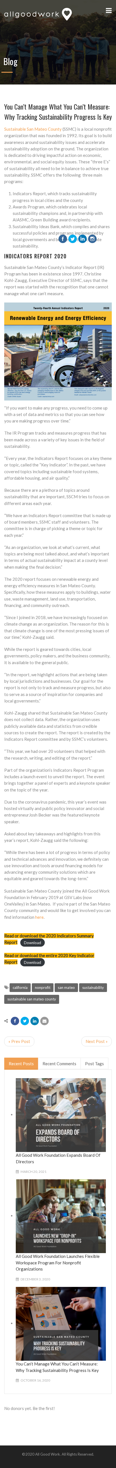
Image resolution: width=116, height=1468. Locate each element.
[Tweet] (25, 1021)
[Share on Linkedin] (34, 1021)
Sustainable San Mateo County (33, 129)
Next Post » (97, 1041)
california (20, 987)
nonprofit (42, 987)
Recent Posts (21, 1063)
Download (32, 942)
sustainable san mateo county (31, 999)
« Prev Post (19, 1041)
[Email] (44, 1021)
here (39, 917)
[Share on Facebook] (15, 1021)
